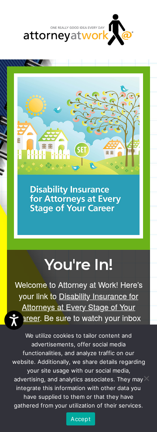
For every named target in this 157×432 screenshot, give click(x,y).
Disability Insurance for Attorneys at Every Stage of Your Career (77, 306)
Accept (81, 418)
